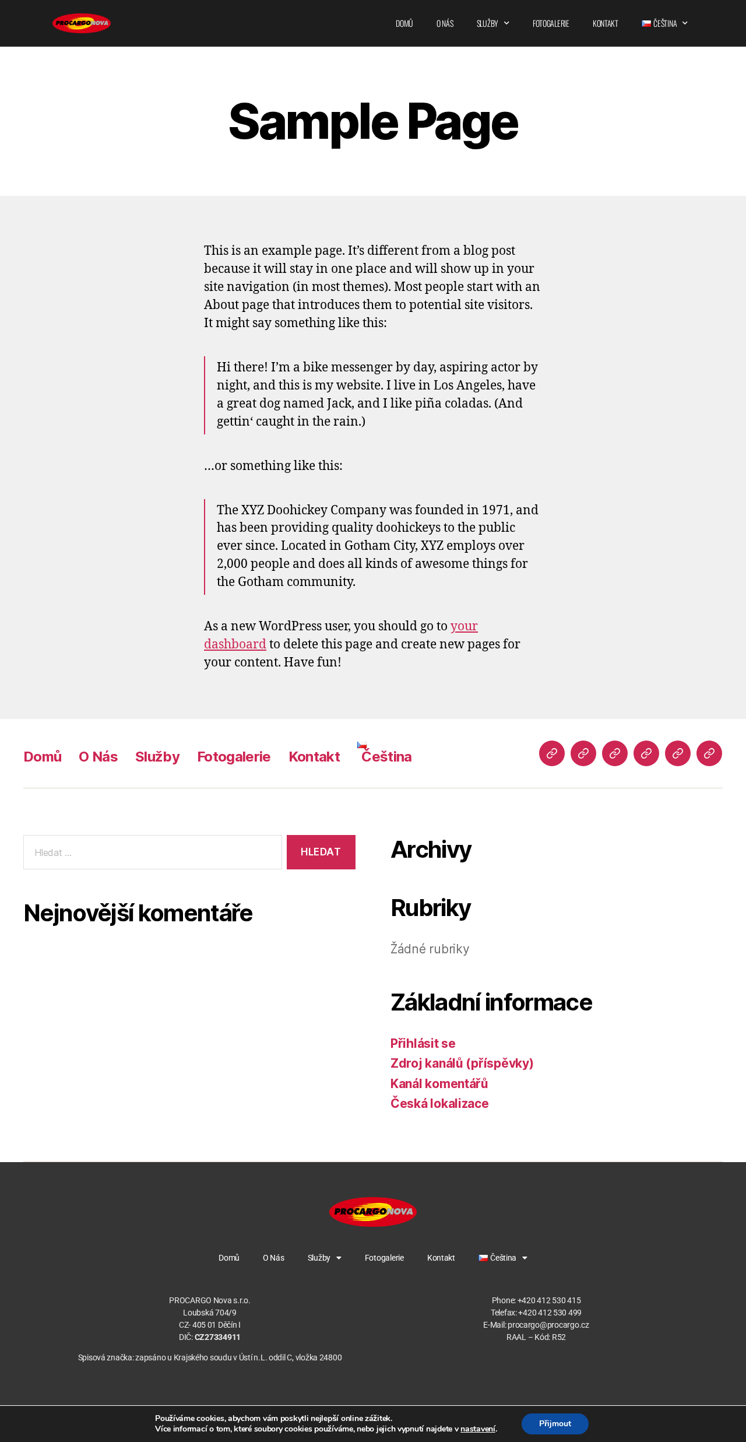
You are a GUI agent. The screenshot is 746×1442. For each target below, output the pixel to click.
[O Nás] (583, 753)
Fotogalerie (551, 23)
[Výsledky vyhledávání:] (150, 854)
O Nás (445, 23)
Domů (404, 23)
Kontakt (605, 23)
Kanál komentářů (439, 1083)
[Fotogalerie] (646, 753)
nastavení (477, 1429)
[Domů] (552, 753)
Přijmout (555, 1423)
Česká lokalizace (439, 1103)
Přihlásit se (423, 1043)
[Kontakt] (678, 753)
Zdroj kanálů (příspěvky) (462, 1063)
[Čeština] (709, 753)
